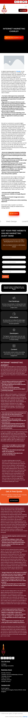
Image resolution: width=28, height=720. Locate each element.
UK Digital (3, 664)
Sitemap (25, 716)
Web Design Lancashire (7, 666)
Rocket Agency (5, 688)
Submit (5, 276)
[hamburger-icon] (25, 7)
